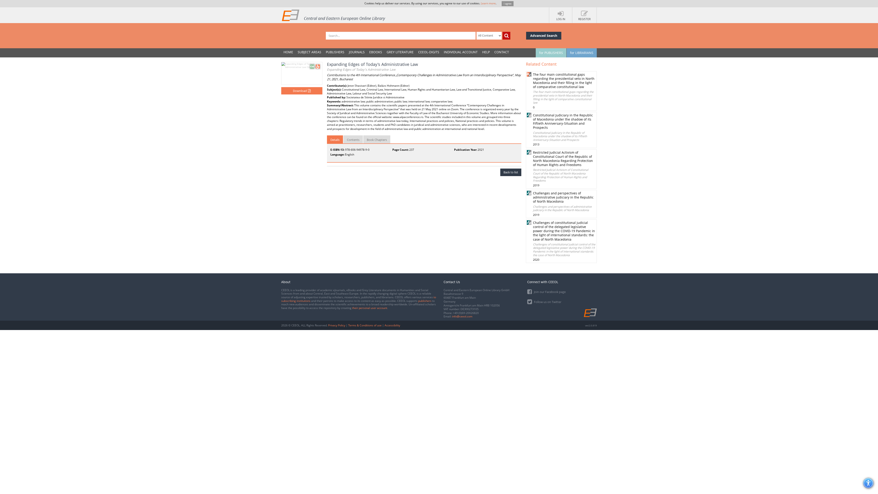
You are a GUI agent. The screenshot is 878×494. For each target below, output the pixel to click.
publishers (424, 301)
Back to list (510, 172)
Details (335, 140)
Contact (501, 52)
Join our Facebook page (549, 292)
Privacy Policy (336, 325)
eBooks (375, 52)
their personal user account (369, 308)
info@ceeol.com (462, 316)
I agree (507, 3)
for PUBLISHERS (551, 53)
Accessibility (392, 325)
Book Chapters (377, 140)
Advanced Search (543, 35)
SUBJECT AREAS (309, 52)
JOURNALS (357, 52)
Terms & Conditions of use (365, 325)
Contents (353, 140)
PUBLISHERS (335, 52)
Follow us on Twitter (547, 302)
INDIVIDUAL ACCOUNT (461, 52)
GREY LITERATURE (400, 52)
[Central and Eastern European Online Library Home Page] (333, 15)
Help (486, 52)
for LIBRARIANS (581, 53)
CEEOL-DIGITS (428, 52)
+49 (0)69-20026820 (466, 313)
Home (288, 52)
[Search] (506, 36)
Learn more (488, 3)
